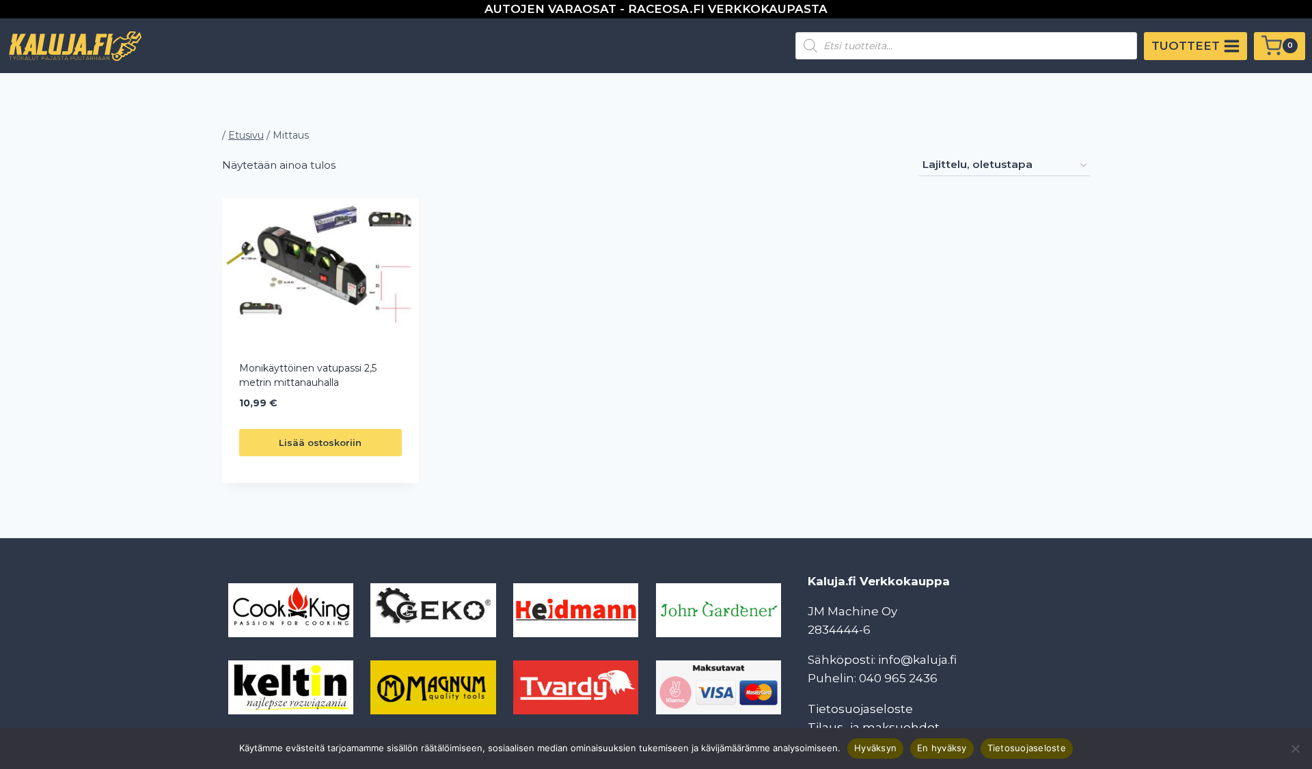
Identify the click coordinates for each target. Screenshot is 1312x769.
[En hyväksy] (1295, 748)
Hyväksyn (875, 747)
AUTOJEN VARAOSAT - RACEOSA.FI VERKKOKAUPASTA (656, 9)
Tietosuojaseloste (860, 709)
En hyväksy (942, 747)
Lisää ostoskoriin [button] (320, 442)
